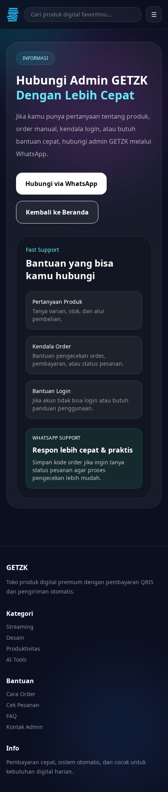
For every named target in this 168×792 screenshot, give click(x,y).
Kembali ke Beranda (57, 212)
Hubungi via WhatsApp (61, 183)
